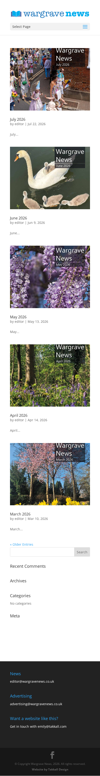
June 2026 (18, 218)
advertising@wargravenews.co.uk (36, 704)
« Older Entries (21, 544)
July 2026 (17, 119)
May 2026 (18, 317)
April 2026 (18, 415)
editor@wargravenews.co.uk (32, 681)
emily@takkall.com (52, 726)
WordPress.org (21, 645)
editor (19, 124)
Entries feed (19, 631)
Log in (14, 623)
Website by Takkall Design (50, 769)
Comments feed (22, 638)
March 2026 (20, 514)
